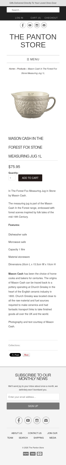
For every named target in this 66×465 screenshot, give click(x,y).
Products (21, 68)
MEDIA (52, 437)
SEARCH (23, 437)
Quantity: (13, 172)
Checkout (51, 17)
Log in (19, 17)
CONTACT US (35, 432)
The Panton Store (33, 41)
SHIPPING (39, 437)
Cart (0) (36, 17)
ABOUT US (16, 432)
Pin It (26, 355)
